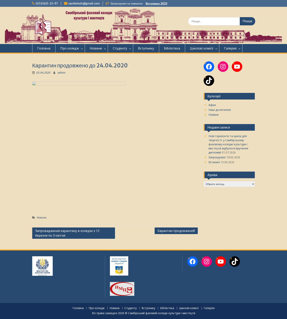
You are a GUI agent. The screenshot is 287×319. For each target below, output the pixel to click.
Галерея (230, 48)
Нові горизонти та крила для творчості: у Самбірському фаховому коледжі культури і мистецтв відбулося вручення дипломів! (228, 144)
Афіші (212, 105)
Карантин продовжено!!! (176, 231)
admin (61, 72)
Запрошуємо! (217, 157)
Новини (96, 48)
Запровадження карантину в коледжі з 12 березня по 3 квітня (67, 233)
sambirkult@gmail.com (84, 3)
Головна (43, 48)
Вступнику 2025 (156, 3)
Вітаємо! (214, 162)
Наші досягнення (220, 110)
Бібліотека (172, 48)
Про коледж (69, 48)
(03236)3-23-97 (47, 3)
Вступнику (146, 48)
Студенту (120, 48)
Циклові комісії (201, 48)
